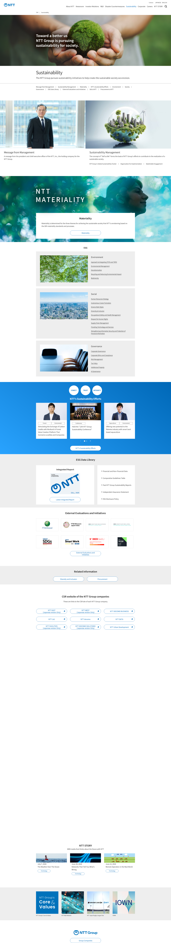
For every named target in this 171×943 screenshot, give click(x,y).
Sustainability (131, 6)
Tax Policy (94, 363)
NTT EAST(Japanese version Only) (52, 611)
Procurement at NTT (107, 89)
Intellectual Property (97, 367)
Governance (40, 89)
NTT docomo (85, 619)
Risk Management (97, 359)
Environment (116, 87)
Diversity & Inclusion (97, 311)
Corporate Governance (98, 351)
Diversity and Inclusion (68, 579)
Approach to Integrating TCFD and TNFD (104, 262)
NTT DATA (119, 619)
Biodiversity (95, 278)
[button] (90, 441)
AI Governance (95, 371)
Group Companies (85, 940)
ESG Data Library (53, 89)
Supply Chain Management (100, 323)
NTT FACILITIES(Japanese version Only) (52, 627)
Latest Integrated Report (65, 499)
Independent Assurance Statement (116, 492)
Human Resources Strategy (100, 299)
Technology (44, 871)
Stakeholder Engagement (154, 164)
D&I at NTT (93, 89)
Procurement (102, 579)
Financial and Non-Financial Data (115, 471)
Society (127, 87)
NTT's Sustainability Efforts (99, 87)
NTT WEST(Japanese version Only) (85, 611)
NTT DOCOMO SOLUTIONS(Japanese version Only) (85, 627)
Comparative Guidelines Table (114, 478)
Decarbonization (96, 270)
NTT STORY (158, 6)
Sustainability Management (67, 87)
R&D (102, 6)
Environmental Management (100, 266)
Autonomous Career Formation (101, 303)
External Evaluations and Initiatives (74, 89)
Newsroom (80, 6)
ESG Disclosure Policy (111, 499)
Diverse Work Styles (97, 307)
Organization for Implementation (131, 164)
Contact (151, 2)
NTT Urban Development (119, 627)
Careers (149, 6)
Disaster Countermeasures (115, 6)
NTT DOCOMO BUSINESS (119, 611)
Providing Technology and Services (102, 327)
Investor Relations (92, 6)
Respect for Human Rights (99, 319)
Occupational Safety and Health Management (106, 315)
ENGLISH (164, 2)
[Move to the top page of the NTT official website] (9, 5)
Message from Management (45, 87)
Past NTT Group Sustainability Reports (117, 485)
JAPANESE (158, 2)
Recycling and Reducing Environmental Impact (106, 274)
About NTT (70, 6)
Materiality (83, 87)
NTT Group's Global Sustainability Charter (102, 164)
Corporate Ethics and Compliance (102, 355)
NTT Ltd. (51, 619)
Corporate (141, 6)
